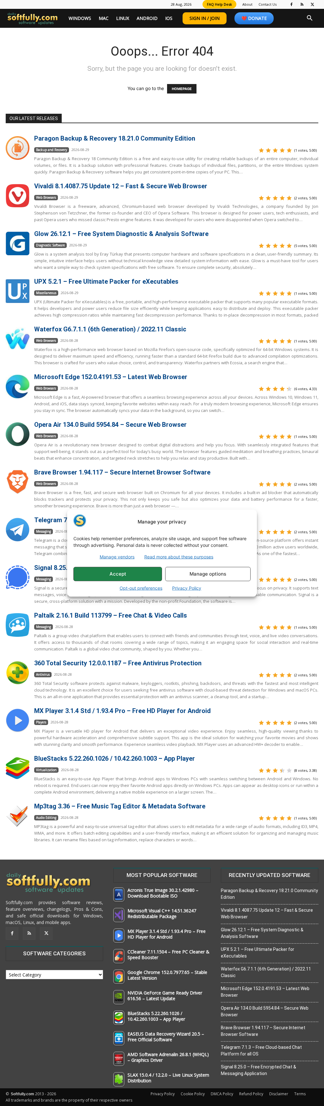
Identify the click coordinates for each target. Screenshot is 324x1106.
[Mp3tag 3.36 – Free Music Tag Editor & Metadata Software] (17, 816)
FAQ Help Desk (219, 4)
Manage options (208, 574)
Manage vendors (117, 556)
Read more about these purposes (178, 556)
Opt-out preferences (141, 587)
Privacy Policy (186, 587)
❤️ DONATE (254, 18)
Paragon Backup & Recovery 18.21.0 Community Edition (114, 138)
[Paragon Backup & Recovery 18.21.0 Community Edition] (17, 148)
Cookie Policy (193, 1094)
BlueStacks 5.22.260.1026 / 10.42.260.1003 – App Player (114, 758)
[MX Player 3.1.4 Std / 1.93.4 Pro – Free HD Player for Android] (17, 720)
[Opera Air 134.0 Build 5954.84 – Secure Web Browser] (17, 434)
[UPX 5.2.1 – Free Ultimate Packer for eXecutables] (17, 291)
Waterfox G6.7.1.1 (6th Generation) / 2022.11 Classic (110, 329)
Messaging (43, 531)
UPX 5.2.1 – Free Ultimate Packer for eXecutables (106, 281)
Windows (80, 18)
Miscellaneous (46, 293)
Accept (117, 574)
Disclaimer (278, 1094)
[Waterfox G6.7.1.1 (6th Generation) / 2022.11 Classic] (17, 339)
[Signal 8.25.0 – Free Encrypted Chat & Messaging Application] (17, 577)
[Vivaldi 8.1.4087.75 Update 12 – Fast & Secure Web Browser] (17, 196)
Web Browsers (46, 197)
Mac (104, 18)
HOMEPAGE (182, 89)
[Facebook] (291, 4)
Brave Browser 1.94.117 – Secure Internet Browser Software (122, 472)
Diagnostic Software (50, 245)
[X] (312, 4)
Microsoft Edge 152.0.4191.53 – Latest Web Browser (110, 377)
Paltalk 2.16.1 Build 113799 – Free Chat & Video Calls (110, 615)
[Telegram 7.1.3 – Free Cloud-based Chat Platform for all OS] (17, 529)
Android (147, 18)
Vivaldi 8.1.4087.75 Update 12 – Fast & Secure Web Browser (120, 186)
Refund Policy (251, 1094)
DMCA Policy (222, 1094)
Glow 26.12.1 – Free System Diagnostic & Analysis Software (121, 234)
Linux (122, 18)
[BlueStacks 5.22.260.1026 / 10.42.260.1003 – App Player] (17, 768)
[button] (309, 19)
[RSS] (302, 4)
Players (41, 722)
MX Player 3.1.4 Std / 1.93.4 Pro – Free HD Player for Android (122, 711)
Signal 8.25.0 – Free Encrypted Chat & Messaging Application (258, 1070)
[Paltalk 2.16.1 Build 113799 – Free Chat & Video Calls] (17, 625)
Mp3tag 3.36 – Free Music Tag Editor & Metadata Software (119, 806)
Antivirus (43, 674)
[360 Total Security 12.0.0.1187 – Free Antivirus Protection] (17, 673)
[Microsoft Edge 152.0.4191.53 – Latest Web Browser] (17, 386)
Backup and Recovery (51, 150)
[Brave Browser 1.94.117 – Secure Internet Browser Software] (17, 482)
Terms (300, 1094)
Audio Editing (46, 817)
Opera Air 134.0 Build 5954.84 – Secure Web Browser (110, 424)
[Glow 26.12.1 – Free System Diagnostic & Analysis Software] (17, 243)
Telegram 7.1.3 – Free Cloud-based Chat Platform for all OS (261, 1050)
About (247, 4)
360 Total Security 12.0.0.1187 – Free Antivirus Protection (118, 663)
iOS (168, 18)
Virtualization (46, 770)
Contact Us (268, 4)
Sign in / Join (205, 18)
